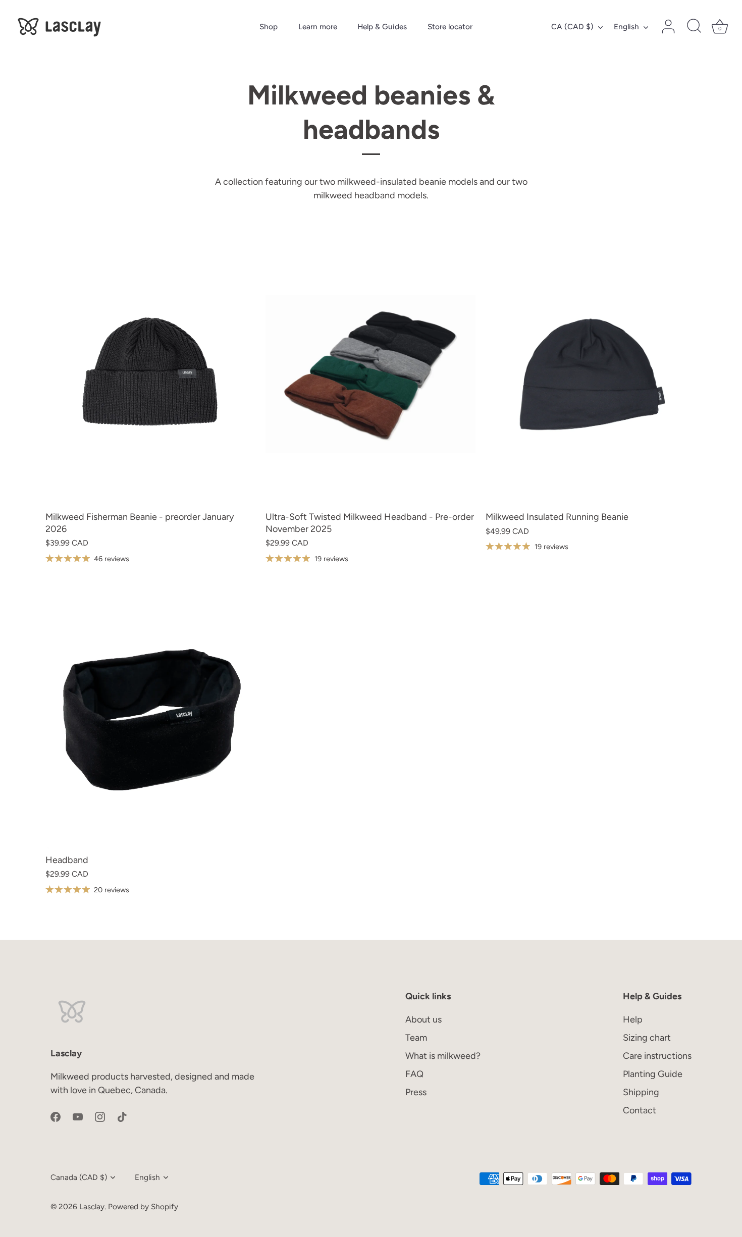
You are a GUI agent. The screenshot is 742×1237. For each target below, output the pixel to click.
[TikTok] (122, 1115)
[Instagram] (100, 1115)
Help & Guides (382, 26)
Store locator (450, 26)
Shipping (641, 1092)
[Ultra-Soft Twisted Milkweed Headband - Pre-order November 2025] (370, 374)
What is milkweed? (443, 1055)
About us (423, 1019)
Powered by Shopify (143, 1206)
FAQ (414, 1074)
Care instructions (657, 1055)
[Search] (694, 27)
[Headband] (150, 717)
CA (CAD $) (572, 26)
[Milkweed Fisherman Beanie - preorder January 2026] (150, 374)
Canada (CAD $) (78, 1177)
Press (416, 1092)
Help (633, 1019)
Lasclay (91, 1206)
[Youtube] (78, 1115)
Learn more (317, 26)
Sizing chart (647, 1037)
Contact (639, 1110)
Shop (268, 26)
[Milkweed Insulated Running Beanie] (591, 374)
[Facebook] (55, 1115)
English (626, 26)
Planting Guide (652, 1074)
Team (416, 1037)
